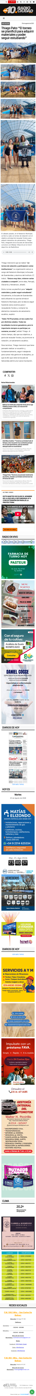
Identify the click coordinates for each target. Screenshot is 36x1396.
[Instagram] (27, 1)
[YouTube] (33, 1)
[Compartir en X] (8, 375)
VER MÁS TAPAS (18, 784)
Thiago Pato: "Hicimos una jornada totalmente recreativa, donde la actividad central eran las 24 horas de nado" (18, 477)
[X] (20, 1)
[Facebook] (24, 1)
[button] (6, 1)
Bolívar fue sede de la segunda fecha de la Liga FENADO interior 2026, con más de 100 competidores (18, 406)
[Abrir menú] (3, 18)
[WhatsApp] (17, 1)
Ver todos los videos (10, 529)
